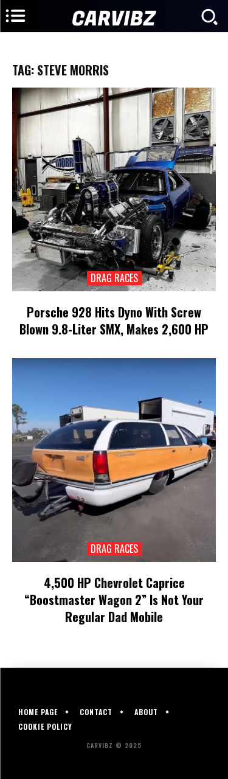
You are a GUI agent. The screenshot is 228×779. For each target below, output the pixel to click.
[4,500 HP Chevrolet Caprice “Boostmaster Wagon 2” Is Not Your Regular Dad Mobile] (114, 460)
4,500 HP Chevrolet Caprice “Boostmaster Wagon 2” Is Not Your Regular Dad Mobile (114, 599)
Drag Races (114, 278)
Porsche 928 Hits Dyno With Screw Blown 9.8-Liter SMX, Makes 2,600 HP (114, 320)
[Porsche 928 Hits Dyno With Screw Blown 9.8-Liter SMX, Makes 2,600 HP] (114, 189)
